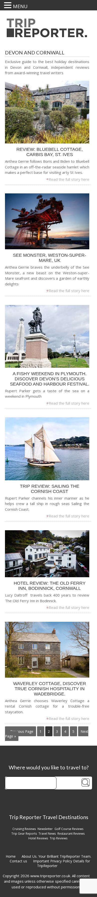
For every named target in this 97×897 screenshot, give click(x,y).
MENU (20, 6)
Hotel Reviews (38, 838)
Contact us (18, 861)
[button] (8, 5)
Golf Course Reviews (68, 829)
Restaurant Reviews (71, 833)
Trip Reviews (58, 838)
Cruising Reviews (24, 829)
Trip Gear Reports (24, 833)
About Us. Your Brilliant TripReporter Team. (56, 856)
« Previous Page (20, 731)
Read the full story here (69, 179)
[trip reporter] (48, 36)
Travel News (47, 833)
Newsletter (45, 829)
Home (11, 856)
